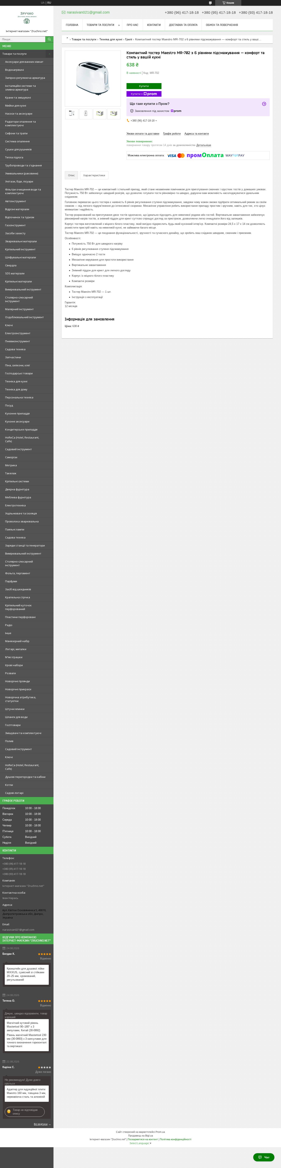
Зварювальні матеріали (21, 241)
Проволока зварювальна (22, 521)
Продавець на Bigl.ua (140, 1135)
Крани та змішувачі (18, 97)
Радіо (8, 625)
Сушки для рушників (18, 149)
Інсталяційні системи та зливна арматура (20, 87)
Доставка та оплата (183, 25)
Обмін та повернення (222, 25)
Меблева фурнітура (18, 497)
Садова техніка (15, 349)
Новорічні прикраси (18, 689)
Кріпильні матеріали (18, 281)
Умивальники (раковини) (21, 173)
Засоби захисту (15, 233)
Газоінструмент (15, 225)
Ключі (9, 325)
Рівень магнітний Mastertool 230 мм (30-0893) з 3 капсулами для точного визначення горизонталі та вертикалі (26, 1040)
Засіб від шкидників (18, 589)
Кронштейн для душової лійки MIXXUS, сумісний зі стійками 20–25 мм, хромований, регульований (25, 974)
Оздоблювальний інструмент (24, 317)
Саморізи (11, 457)
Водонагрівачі (14, 70)
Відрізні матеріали (17, 209)
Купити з (137, 94)
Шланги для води (16, 717)
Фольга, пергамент (17, 573)
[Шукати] (49, 39)
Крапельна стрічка (17, 597)
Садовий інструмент (18, 449)
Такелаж (10, 473)
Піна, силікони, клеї (17, 365)
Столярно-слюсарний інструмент (19, 299)
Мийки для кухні (15, 105)
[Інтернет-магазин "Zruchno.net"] (26, 19)
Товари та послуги (14, 54)
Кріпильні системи (17, 481)
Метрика (11, 465)
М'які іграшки (13, 657)
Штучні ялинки (14, 709)
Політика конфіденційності (175, 1139)
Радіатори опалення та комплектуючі (20, 123)
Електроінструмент (17, 333)
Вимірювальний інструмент (23, 289)
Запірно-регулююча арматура (25, 78)
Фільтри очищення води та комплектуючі (23, 191)
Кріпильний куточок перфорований (18, 607)
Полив (9, 741)
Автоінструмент (15, 201)
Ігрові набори (14, 665)
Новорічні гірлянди (17, 681)
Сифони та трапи (16, 133)
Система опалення (17, 141)
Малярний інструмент (19, 309)
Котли (9, 785)
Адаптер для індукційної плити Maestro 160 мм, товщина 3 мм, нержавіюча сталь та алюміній (26, 1093)
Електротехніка (15, 505)
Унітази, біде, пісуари (19, 181)
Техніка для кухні (16, 381)
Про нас (132, 25)
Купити (144, 86)
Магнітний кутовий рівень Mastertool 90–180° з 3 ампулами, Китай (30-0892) (23, 1026)
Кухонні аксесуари (17, 421)
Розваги (10, 673)
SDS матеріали (14, 273)
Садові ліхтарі (14, 793)
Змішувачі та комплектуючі (23, 733)
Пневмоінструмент (17, 341)
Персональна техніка (19, 397)
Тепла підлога (14, 157)
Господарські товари (19, 373)
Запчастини (13, 357)
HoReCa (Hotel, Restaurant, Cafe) (22, 439)
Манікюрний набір (17, 641)
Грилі (128, 39)
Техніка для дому (16, 389)
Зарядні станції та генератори (25, 545)
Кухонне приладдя (17, 413)
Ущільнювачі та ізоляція (21, 513)
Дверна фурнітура (17, 489)
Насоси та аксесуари (18, 113)
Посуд (9, 405)
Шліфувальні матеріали (20, 257)
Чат (266, 1157)
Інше (8, 633)
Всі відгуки (41, 1124)
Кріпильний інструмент (20, 249)
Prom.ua (160, 1132)
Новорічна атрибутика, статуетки (20, 699)
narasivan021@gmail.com (18, 929)
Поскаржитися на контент (143, 1139)
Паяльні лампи (14, 529)
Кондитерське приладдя (21, 429)
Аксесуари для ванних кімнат (24, 62)
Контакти (154, 25)
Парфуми (11, 581)
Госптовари (13, 725)
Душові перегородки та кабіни (25, 777)
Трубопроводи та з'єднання (23, 165)
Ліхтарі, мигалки (15, 649)
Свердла (10, 265)
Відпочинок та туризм (19, 217)
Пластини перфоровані (20, 617)
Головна (72, 25)
